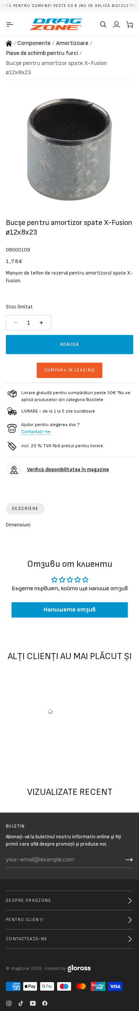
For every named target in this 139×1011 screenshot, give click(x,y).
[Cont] (116, 24)
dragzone (20, 968)
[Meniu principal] (11, 24)
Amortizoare (72, 43)
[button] (103, 24)
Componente (34, 43)
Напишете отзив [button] (70, 609)
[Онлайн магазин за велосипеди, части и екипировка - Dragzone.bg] (9, 43)
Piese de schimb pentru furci (42, 53)
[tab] (25, 509)
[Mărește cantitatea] (42, 322)
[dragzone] (56, 24)
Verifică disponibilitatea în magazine (68, 469)
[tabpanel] (69, 526)
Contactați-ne (36, 432)
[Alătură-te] (129, 860)
